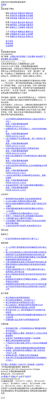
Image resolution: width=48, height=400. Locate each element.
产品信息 (13, 22)
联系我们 (13, 364)
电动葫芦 (39, 56)
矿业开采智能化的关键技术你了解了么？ (22, 239)
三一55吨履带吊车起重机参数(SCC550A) (22, 213)
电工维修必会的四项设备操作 (18, 298)
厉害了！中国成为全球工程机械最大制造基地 (24, 216)
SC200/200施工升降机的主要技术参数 (21, 201)
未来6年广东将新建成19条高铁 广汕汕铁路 (23, 338)
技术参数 (29, 16)
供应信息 (13, 13)
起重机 (13, 56)
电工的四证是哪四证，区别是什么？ (20, 300)
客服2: (13, 376)
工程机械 (21, 25)
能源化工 (13, 27)
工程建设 (21, 27)
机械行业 (13, 36)
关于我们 (4, 364)
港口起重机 (13, 59)
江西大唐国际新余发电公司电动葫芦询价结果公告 (26, 262)
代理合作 (13, 32)
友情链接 (31, 364)
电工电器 (21, 34)
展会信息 (21, 22)
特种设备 (13, 18)
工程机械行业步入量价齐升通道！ (20, 218)
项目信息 (29, 22)
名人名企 (9, 41)
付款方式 (22, 364)
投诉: (27, 376)
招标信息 (29, 13)
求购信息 (21, 13)
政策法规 (9, 43)
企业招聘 (29, 34)
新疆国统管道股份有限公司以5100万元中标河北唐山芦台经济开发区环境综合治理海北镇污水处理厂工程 (26, 286)
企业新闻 (9, 46)
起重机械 (21, 16)
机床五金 (21, 36)
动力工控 (29, 18)
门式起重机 (30, 56)
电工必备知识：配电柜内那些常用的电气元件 (24, 305)
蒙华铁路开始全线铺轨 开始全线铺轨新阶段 (23, 199)
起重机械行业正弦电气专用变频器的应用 (22, 320)
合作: (21, 376)
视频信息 (21, 32)
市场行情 (13, 16)
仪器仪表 (29, 27)
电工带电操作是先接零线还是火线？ (20, 302)
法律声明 (39, 364)
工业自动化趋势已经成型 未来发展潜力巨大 (23, 226)
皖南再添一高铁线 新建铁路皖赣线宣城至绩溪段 (25, 348)
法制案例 (13, 34)
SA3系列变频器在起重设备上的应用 (20, 307)
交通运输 (21, 18)
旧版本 (4, 4)
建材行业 (29, 32)
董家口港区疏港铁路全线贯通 (18, 341)
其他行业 (29, 36)
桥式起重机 (21, 56)
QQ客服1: (5, 376)
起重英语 (29, 25)
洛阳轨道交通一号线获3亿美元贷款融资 (22, 355)
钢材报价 (13, 25)
